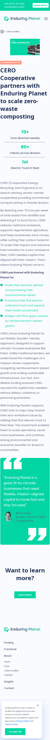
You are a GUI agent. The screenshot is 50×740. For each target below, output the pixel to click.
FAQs (6, 666)
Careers (8, 675)
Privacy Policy (22, 721)
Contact (9, 688)
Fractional (10, 649)
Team (7, 661)
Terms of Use (11, 724)
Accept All (15, 731)
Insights (9, 681)
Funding (9, 642)
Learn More (40, 5)
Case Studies (11, 670)
